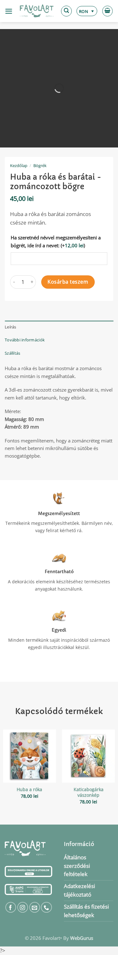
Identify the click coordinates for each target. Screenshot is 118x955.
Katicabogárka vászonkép (89, 792)
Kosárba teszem (68, 281)
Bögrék (40, 165)
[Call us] (46, 907)
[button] (9, 11)
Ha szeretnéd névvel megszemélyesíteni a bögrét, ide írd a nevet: (56, 241)
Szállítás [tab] (12, 353)
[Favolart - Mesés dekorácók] (37, 11)
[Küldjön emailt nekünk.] (34, 907)
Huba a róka (29, 789)
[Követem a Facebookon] (10, 907)
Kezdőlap (18, 165)
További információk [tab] (25, 340)
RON (83, 11)
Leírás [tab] (10, 327)
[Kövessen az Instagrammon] (22, 907)
